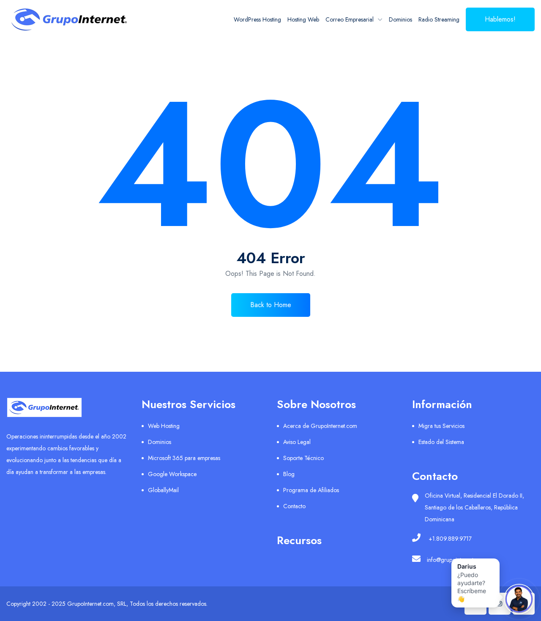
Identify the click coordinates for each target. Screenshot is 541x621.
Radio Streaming (438, 19)
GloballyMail (163, 490)
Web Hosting (164, 426)
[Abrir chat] (519, 599)
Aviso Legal (297, 442)
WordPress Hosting (257, 19)
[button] (475, 582)
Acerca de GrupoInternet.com (320, 426)
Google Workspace (172, 474)
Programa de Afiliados (311, 490)
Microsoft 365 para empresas (184, 458)
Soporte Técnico (303, 458)
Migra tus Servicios (441, 426)
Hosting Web (303, 19)
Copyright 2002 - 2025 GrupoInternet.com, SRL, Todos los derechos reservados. (107, 603)
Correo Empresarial (349, 19)
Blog (289, 474)
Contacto (294, 506)
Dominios (400, 19)
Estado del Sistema (441, 442)
